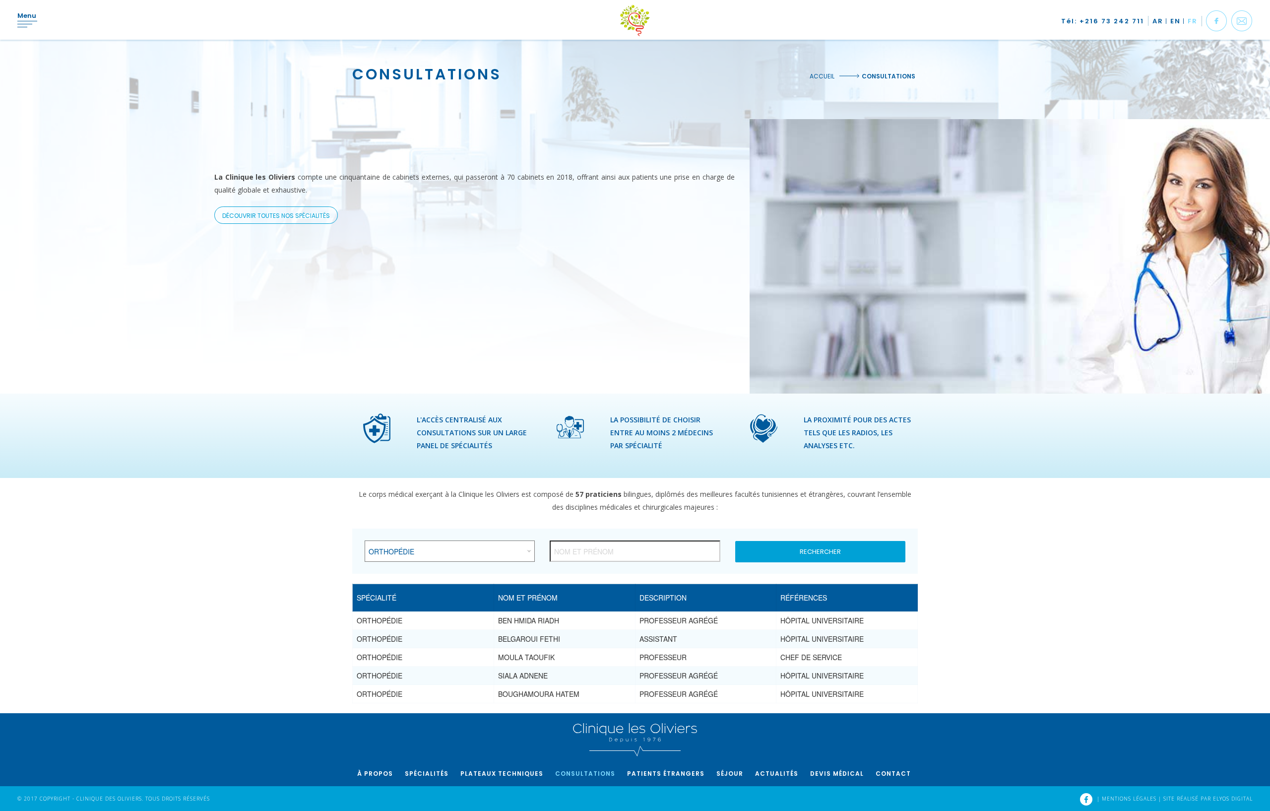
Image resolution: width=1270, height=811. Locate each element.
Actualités (776, 773)
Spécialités (426, 773)
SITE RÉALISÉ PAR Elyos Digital (1208, 798)
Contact (893, 773)
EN (1175, 21)
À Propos (375, 773)
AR (1157, 21)
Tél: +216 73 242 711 (1102, 21)
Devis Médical (837, 773)
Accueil (822, 76)
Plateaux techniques (501, 773)
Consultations (585, 773)
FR (1193, 21)
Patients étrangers (665, 773)
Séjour (729, 773)
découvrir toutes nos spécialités (276, 215)
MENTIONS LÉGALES (1130, 798)
